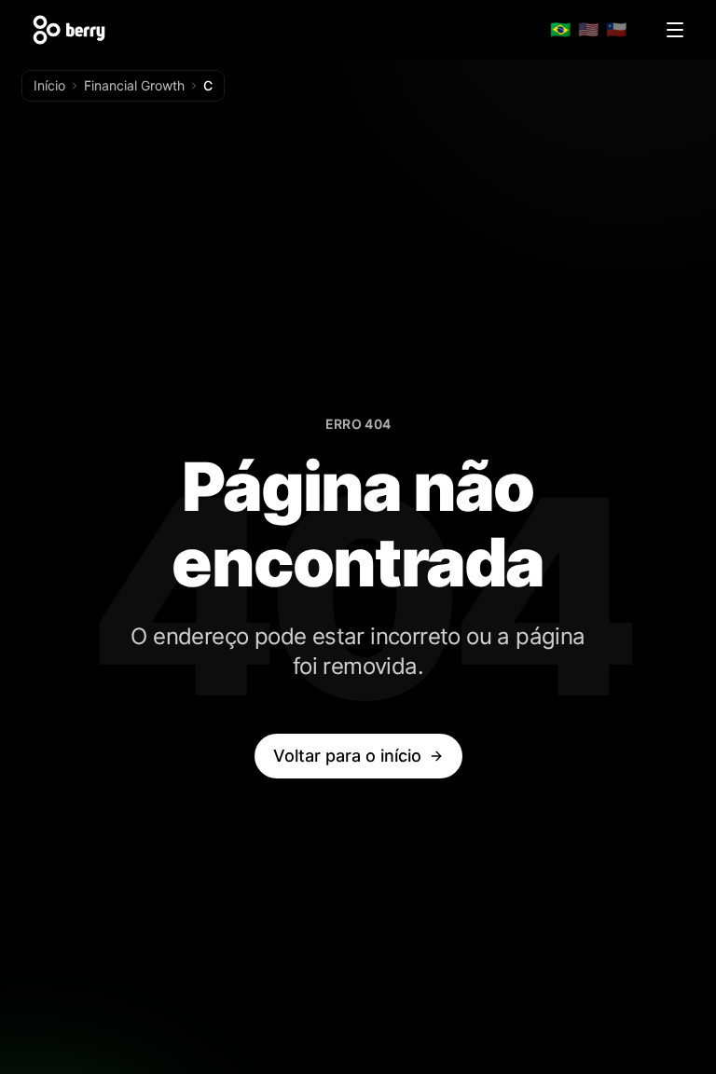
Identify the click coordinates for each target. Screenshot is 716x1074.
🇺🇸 (588, 29)
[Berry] (69, 30)
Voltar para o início (347, 755)
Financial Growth (134, 85)
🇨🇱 (616, 29)
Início (49, 85)
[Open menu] (675, 29)
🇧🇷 (560, 29)
